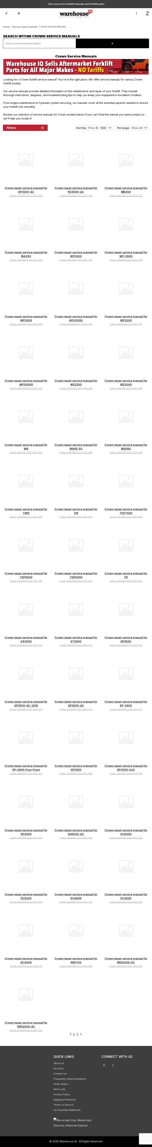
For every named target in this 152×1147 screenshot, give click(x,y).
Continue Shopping (115, 54)
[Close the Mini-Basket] (147, 5)
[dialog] (115, 573)
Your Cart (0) (89, 4)
